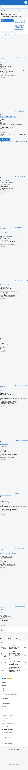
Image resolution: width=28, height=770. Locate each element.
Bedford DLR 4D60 (5, 232)
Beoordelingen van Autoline (8, 723)
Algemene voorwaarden (7, 715)
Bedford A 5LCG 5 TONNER (8, 553)
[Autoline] (2, 11)
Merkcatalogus (5, 726)
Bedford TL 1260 (4, 284)
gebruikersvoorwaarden (8, 142)
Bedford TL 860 (4, 444)
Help (3, 688)
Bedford (2, 341)
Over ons (4, 685)
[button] (26, 2)
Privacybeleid (5, 718)
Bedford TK (3, 390)
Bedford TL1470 (4, 180)
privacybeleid (22, 141)
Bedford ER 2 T (4, 62)
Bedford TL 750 (4, 499)
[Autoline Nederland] (9, 2)
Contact (3, 690)
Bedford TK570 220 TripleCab (8, 117)
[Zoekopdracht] (25, 7)
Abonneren (5, 139)
